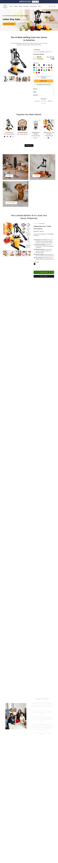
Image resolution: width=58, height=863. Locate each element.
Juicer (11, 6)
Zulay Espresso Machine (35, 133)
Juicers (36, 175)
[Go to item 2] (12, 79)
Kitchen (16, 6)
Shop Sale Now (9, 23)
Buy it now (43, 276)
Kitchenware (11, 202)
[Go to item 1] (6, 79)
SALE (39, 6)
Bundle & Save (33, 6)
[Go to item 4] (25, 79)
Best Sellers (26, 6)
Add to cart (44, 272)
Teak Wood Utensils (22, 132)
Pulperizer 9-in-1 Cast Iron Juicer (49, 133)
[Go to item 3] (18, 79)
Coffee (20, 6)
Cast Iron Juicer (38, 54)
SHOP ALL (29, 145)
